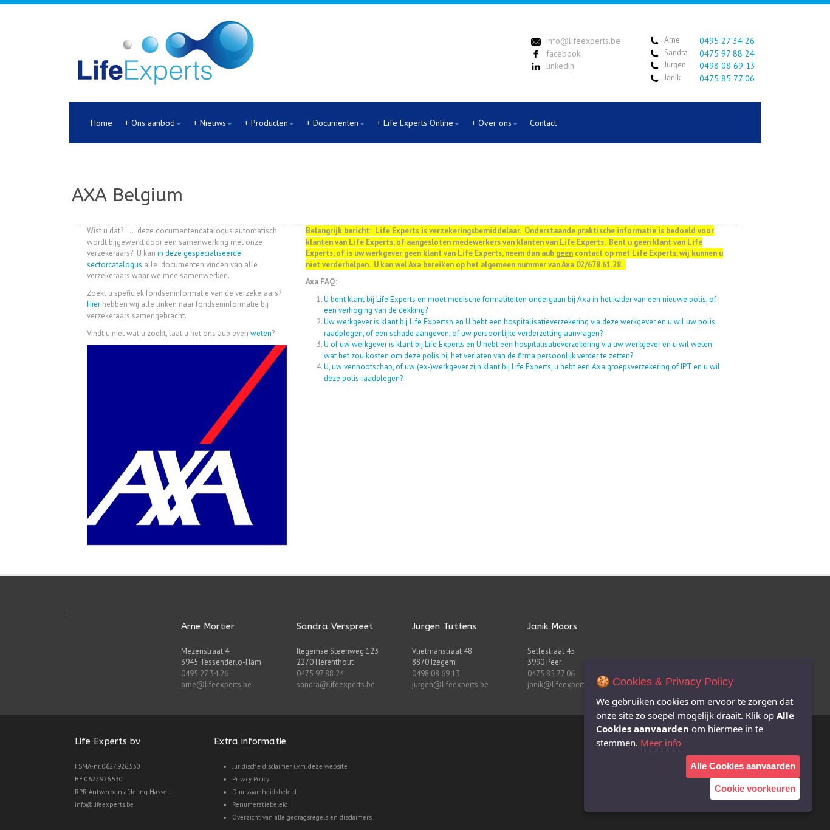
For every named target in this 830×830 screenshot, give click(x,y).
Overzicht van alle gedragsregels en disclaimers (302, 817)
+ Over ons (492, 122)
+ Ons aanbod (150, 122)
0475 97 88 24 (727, 53)
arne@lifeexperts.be (216, 684)
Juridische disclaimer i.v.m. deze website (290, 766)
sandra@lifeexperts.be (336, 684)
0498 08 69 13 (727, 65)
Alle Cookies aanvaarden (742, 766)
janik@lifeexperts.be (562, 684)
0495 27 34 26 (727, 40)
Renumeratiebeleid (260, 804)
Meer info (660, 742)
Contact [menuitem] (543, 122)
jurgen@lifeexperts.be (450, 684)
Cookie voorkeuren (755, 788)
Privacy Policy (250, 779)
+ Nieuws (209, 122)
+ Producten (266, 122)
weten (261, 333)
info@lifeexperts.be (104, 804)
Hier (93, 304)
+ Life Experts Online (415, 122)
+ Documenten (332, 122)
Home (101, 122)
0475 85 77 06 (727, 78)
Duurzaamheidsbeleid (264, 791)
